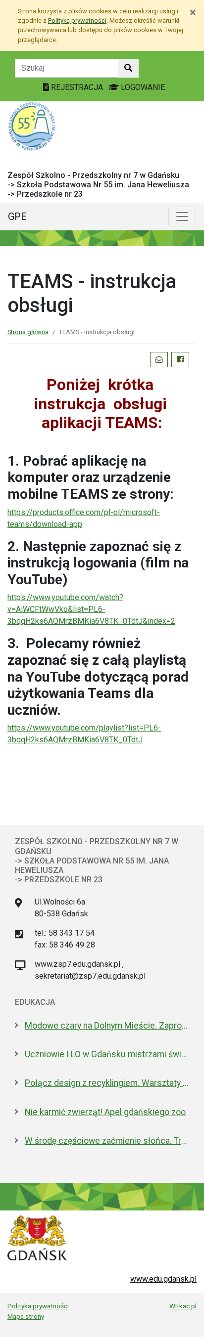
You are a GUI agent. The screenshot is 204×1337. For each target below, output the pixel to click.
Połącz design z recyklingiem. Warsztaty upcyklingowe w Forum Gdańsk (107, 1083)
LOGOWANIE (142, 87)
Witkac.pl (183, 1306)
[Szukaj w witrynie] (128, 68)
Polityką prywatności (77, 20)
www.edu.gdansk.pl (163, 1279)
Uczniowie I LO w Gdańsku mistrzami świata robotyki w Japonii (107, 1054)
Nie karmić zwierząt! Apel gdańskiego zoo (105, 1112)
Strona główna (28, 332)
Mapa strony (25, 1316)
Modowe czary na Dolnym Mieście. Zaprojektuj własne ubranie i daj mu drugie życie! (107, 1026)
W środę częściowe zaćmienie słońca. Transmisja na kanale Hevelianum (107, 1141)
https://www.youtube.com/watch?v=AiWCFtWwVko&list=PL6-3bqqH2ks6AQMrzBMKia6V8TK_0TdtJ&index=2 (91, 609)
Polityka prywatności (38, 1306)
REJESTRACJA (77, 87)
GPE (17, 216)
